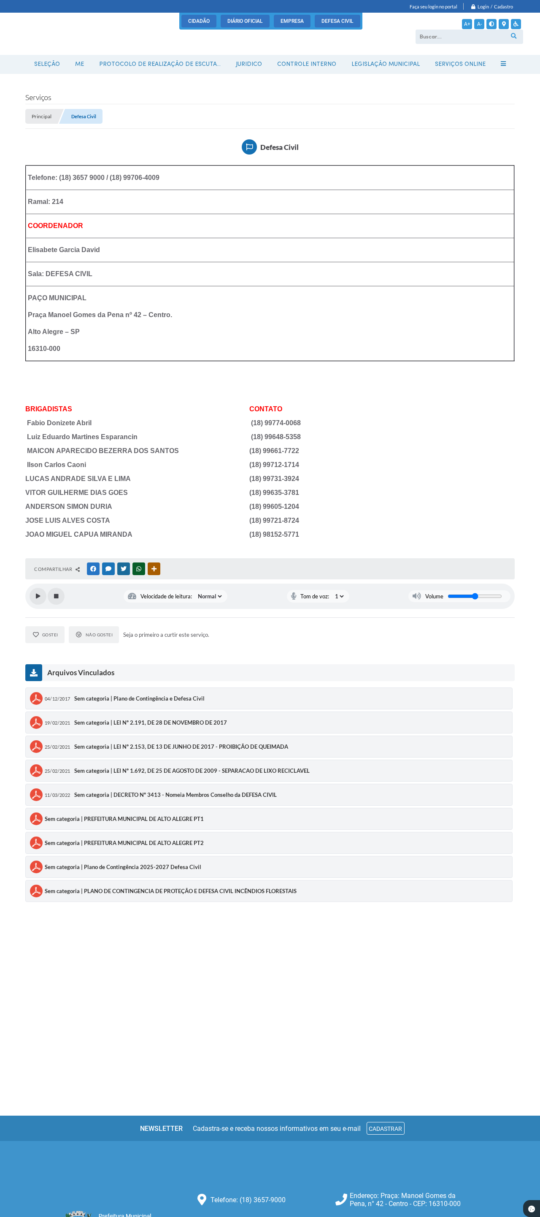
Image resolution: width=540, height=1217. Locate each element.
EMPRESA (292, 21)
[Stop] (56, 596)
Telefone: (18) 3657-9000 (248, 1200)
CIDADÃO (199, 21)
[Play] (38, 596)
